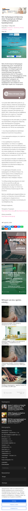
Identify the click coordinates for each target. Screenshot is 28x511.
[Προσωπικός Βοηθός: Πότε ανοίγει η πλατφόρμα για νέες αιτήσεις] (14, 314)
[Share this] (6, 227)
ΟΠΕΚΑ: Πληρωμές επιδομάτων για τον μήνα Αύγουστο (16, 413)
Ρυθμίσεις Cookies (14, 504)
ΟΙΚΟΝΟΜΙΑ (5, 441)
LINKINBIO (4, 462)
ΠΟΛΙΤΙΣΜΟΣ (5, 451)
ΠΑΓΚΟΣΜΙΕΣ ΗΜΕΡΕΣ (7, 443)
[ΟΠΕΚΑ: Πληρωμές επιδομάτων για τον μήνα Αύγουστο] (4, 414)
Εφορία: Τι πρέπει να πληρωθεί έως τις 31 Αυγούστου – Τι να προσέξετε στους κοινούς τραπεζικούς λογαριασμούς (17, 407)
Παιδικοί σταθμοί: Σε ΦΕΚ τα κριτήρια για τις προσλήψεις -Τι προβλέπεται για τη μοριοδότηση (13, 343)
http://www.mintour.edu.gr (8, 211)
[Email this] (3, 227)
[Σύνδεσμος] (14, 10)
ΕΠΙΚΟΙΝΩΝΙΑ (5, 464)
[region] (14, 499)
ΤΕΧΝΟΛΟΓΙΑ (5, 453)
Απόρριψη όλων (14, 508)
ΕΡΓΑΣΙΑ (22, 27)
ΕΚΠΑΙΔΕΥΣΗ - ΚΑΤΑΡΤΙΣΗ (13, 27)
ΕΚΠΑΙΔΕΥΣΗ (5, 430)
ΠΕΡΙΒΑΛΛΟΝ (5, 447)
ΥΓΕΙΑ (3, 457)
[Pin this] (15, 227)
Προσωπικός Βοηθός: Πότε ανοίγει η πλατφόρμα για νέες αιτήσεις (11, 324)
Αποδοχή (14, 501)
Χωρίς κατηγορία (6, 459)
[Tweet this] (9, 227)
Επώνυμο (4, 483)
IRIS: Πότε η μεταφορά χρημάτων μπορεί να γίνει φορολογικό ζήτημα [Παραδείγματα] (17, 420)
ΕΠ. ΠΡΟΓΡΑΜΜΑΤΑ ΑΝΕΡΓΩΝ (9, 435)
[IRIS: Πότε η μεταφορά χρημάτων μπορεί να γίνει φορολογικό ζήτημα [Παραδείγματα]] (4, 420)
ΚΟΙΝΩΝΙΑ (4, 439)
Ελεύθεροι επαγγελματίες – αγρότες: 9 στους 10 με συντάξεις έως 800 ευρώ (14, 385)
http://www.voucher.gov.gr (8, 216)
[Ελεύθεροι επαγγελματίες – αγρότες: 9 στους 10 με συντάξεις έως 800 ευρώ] (14, 375)
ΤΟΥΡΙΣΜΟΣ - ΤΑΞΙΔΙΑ (7, 29)
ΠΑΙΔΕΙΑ (4, 445)
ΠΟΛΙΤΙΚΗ (4, 449)
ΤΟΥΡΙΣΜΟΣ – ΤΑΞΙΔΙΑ (7, 455)
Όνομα (4, 476)
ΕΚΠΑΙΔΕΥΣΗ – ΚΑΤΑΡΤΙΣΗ (8, 432)
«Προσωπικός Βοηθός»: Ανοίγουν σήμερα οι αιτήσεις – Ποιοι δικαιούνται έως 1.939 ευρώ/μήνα (13, 364)
